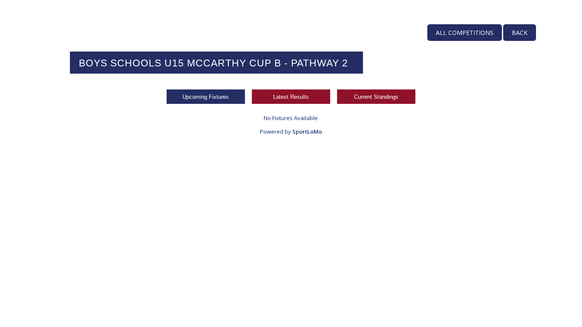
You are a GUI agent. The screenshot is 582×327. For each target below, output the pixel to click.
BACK (519, 33)
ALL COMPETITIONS (464, 33)
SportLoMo (307, 131)
